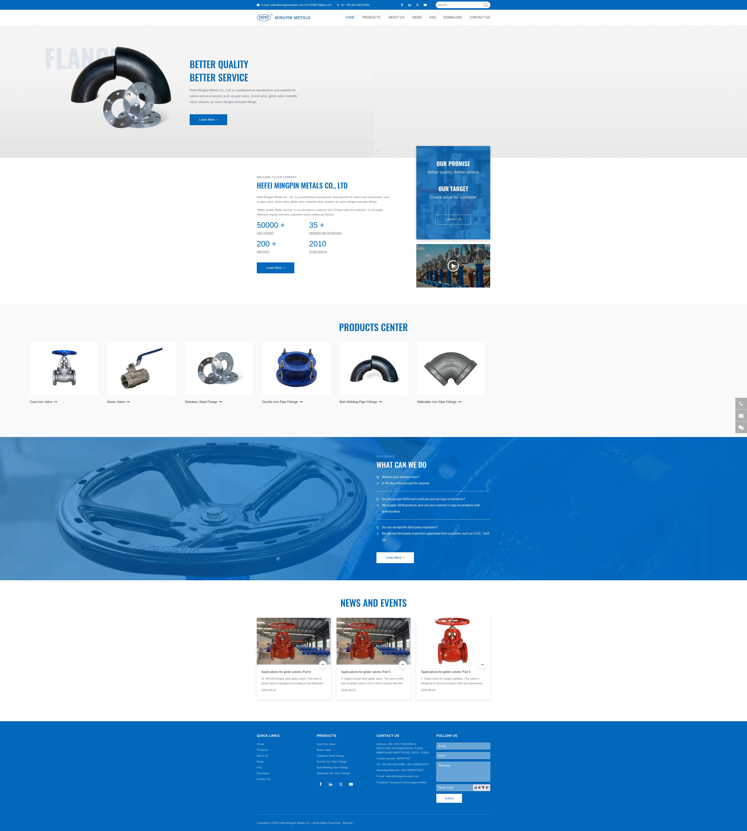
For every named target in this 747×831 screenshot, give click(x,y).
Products (372, 17)
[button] (729, 91)
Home (350, 17)
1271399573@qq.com (318, 4)
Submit (449, 798)
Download (453, 17)
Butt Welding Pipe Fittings (332, 767)
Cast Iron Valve (326, 744)
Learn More (185, 113)
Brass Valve (324, 749)
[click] (481, 787)
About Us (396, 17)
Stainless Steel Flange (330, 755)
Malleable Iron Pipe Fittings (333, 773)
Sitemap (348, 822)
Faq (433, 17)
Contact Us (480, 17)
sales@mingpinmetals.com (286, 4)
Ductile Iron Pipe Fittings (332, 761)
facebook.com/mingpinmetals (408, 782)
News (417, 17)
